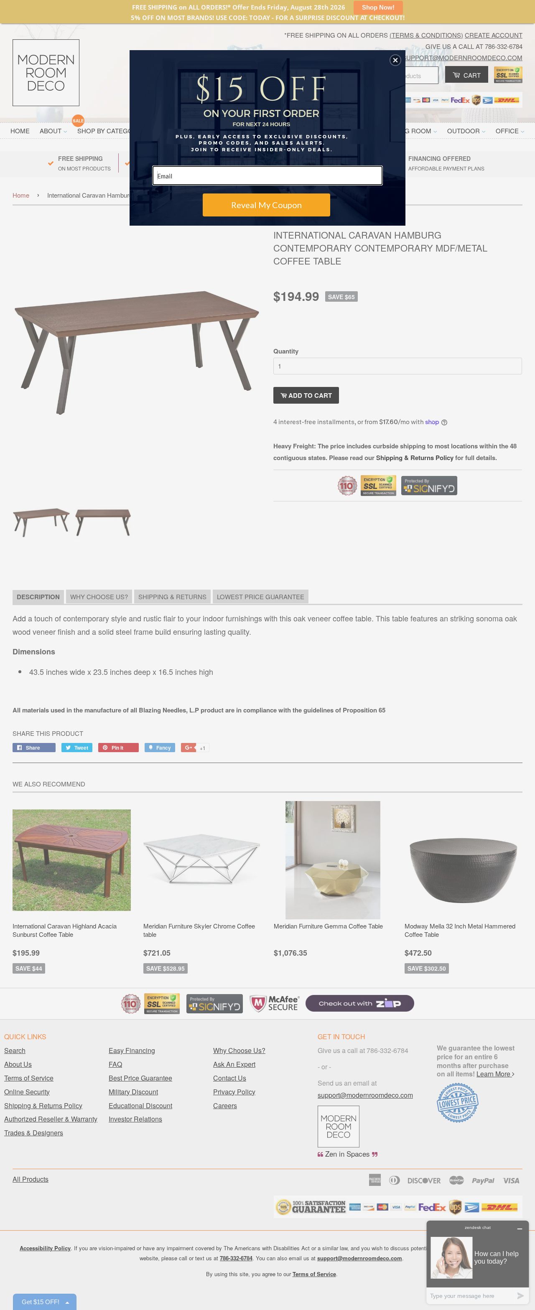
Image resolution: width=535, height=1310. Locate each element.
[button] (395, 60)
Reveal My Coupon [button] (266, 205)
